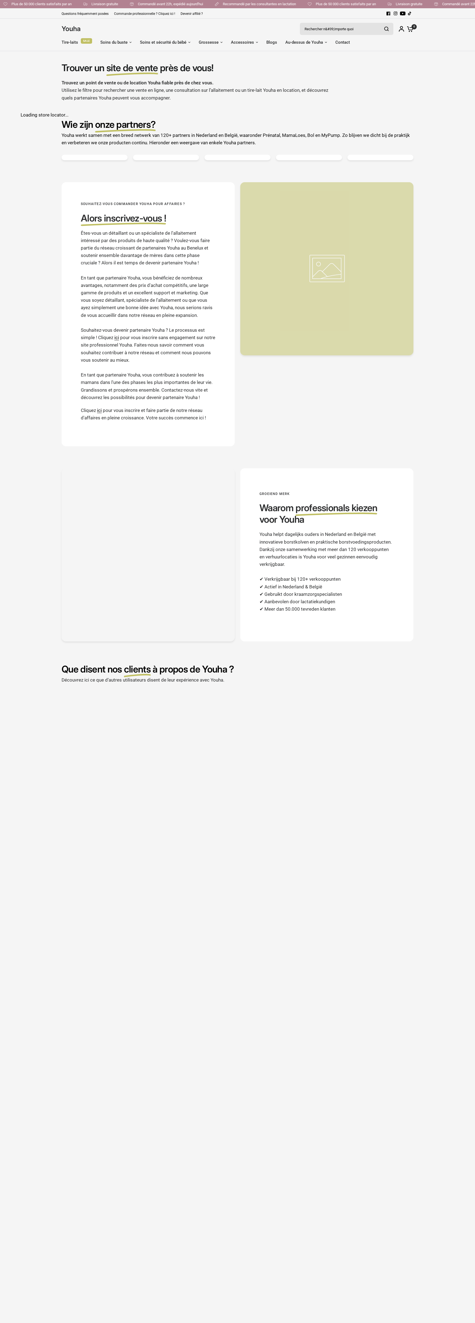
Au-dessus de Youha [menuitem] (304, 42)
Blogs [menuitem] (271, 42)
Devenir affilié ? (192, 14)
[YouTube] (402, 13)
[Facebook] (388, 13)
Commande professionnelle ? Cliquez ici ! (144, 14)
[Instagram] (395, 13)
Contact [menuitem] (342, 42)
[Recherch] (386, 29)
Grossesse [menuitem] (209, 42)
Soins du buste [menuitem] (114, 42)
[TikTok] (409, 13)
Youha (71, 29)
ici (116, 337)
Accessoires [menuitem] (242, 42)
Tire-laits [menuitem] (70, 42)
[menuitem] (86, 13)
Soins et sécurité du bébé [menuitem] (163, 42)
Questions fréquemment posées (85, 14)
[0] (408, 28)
